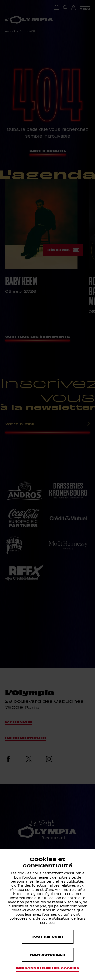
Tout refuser (47, 936)
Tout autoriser (47, 955)
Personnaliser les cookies (47, 968)
